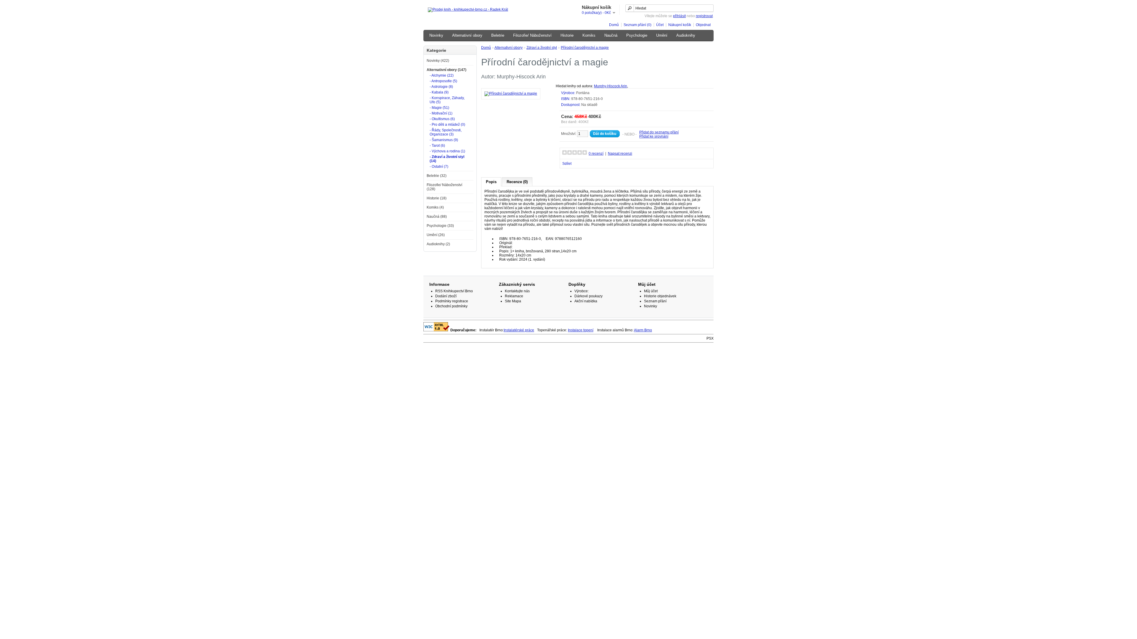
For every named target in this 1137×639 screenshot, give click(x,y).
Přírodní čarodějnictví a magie (585, 48)
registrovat (704, 16)
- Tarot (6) (437, 145)
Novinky (436, 35)
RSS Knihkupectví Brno (454, 291)
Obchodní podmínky (451, 306)
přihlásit (679, 16)
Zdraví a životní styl (541, 48)
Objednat (703, 25)
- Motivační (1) (441, 113)
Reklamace (514, 296)
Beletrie (497, 35)
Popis (491, 182)
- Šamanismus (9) (444, 140)
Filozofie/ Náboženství (532, 35)
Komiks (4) (435, 207)
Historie (567, 35)
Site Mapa (513, 301)
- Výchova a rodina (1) (447, 151)
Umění (661, 35)
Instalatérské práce (519, 330)
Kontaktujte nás (517, 291)
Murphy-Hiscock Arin (610, 86)
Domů (614, 25)
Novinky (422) (438, 61)
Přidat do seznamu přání (659, 132)
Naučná (610, 35)
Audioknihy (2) (438, 244)
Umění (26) (436, 235)
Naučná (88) (437, 216)
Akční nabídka (585, 301)
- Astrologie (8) (441, 87)
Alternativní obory (467, 35)
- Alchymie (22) (442, 75)
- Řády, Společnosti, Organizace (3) (446, 132)
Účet (660, 25)
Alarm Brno (643, 330)
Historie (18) (437, 198)
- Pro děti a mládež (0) (447, 124)
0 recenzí (596, 153)
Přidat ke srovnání (653, 136)
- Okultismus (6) (442, 119)
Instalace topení (580, 330)
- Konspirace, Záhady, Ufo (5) (447, 100)
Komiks (588, 35)
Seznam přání (655, 301)
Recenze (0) (517, 182)
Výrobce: (581, 291)
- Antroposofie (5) (443, 81)
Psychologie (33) (440, 226)
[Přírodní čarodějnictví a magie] (510, 93)
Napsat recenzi (620, 153)
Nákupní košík (679, 25)
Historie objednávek (660, 296)
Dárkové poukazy (588, 296)
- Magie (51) (439, 108)
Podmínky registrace (451, 301)
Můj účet (651, 291)
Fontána (583, 93)
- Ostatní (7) (439, 166)
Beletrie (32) (437, 176)
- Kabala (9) (439, 92)
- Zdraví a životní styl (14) (447, 159)
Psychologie (636, 35)
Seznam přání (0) (637, 25)
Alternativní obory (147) (446, 70)
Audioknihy (685, 35)
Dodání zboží (446, 296)
